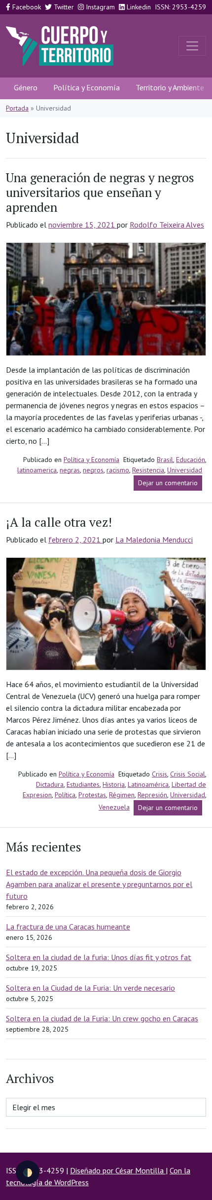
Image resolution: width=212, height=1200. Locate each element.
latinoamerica (37, 469)
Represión (152, 794)
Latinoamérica (148, 784)
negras (70, 469)
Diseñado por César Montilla (118, 1170)
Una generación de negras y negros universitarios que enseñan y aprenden (100, 192)
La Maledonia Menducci (154, 539)
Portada (17, 108)
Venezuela (114, 807)
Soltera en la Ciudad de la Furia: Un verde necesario (90, 988)
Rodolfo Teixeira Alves (167, 225)
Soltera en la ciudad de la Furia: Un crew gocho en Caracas (102, 1018)
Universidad (184, 469)
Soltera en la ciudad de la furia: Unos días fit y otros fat (98, 957)
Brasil (165, 459)
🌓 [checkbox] (28, 1172)
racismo (117, 469)
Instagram (99, 6)
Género (25, 87)
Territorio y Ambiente (170, 87)
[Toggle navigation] (192, 46)
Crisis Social (187, 774)
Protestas (92, 794)
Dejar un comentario (170, 484)
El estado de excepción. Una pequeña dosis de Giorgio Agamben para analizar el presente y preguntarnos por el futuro (99, 884)
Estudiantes (83, 784)
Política (65, 794)
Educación (190, 459)
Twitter (63, 6)
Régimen (122, 794)
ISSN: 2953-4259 (180, 6)
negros (93, 469)
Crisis (159, 774)
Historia (114, 784)
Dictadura (50, 784)
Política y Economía (86, 87)
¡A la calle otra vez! (59, 522)
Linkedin (138, 6)
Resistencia (148, 469)
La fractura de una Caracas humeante (68, 926)
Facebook (25, 6)
